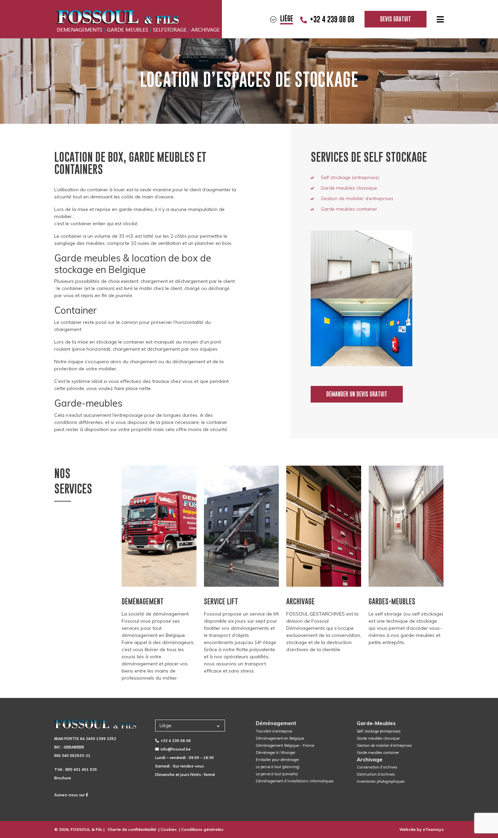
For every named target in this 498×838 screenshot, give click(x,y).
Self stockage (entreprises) (350, 177)
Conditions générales (202, 829)
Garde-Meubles (376, 723)
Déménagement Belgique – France (285, 745)
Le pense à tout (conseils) (277, 774)
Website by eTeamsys (421, 829)
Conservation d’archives (377, 767)
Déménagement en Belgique (280, 738)
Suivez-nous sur (70, 795)
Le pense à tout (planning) (277, 766)
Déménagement (276, 723)
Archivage (369, 759)
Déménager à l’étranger (275, 752)
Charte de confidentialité (131, 829)
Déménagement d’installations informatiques (295, 781)
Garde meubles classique (349, 188)
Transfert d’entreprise (274, 731)
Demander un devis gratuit (356, 394)
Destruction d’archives (376, 774)
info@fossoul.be (176, 749)
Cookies (169, 829)
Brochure (62, 778)
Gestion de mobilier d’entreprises (357, 198)
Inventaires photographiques (381, 781)
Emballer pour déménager (277, 759)
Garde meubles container (349, 209)
